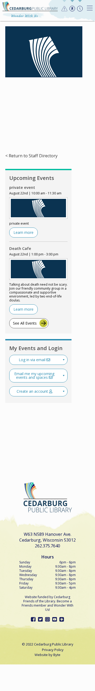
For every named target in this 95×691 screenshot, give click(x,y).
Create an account (33, 391)
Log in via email (32, 359)
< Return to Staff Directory (31, 155)
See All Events (25, 323)
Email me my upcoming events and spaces (34, 375)
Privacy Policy (53, 649)
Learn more (23, 232)
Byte (56, 654)
